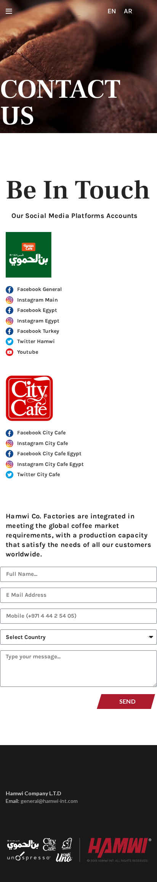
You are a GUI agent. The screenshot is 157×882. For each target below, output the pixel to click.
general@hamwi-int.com (49, 801)
